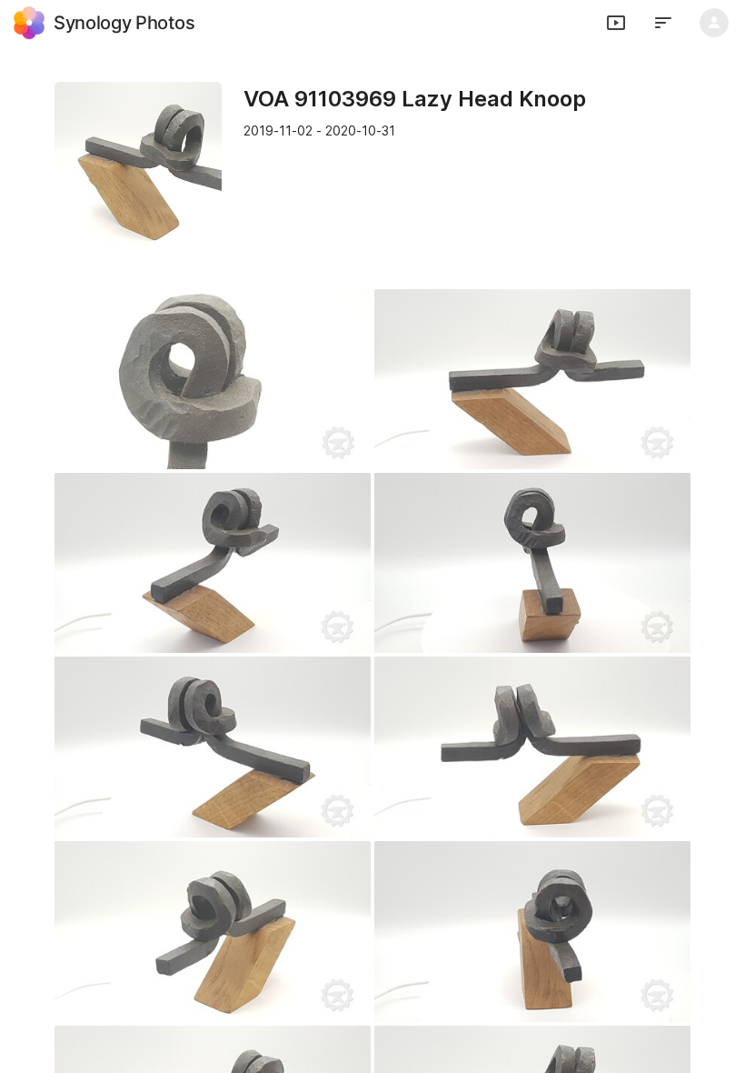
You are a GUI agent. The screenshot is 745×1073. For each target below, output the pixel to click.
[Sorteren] (663, 23)
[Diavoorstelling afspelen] (616, 22)
